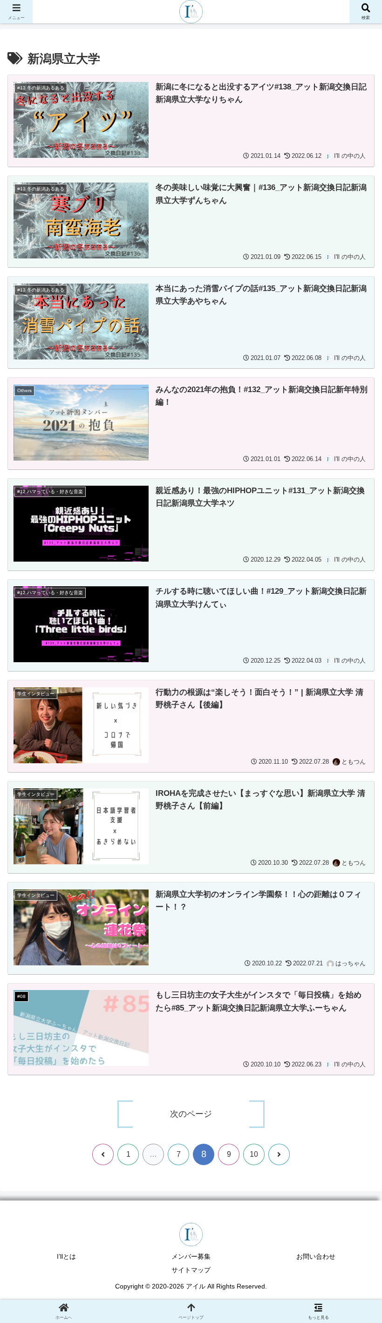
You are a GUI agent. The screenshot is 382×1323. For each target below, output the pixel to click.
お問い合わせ (315, 1256)
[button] (349, 1189)
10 (254, 1154)
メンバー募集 (191, 1256)
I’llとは (66, 1256)
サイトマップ (191, 1270)
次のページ (191, 1114)
